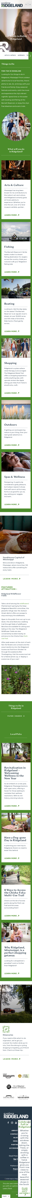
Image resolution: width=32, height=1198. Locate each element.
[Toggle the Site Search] (25, 4)
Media (16, 1141)
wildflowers (24, 604)
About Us (16, 1130)
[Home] (12, 4)
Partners (16, 1145)
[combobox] (6, 1196)
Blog (16, 1138)
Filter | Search (15, 716)
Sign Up (16, 1159)
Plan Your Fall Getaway (24, 1191)
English (5, 1196)
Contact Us (16, 1134)
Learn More (10, 579)
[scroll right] (30, 55)
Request (16, 1169)
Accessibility (16, 1148)
